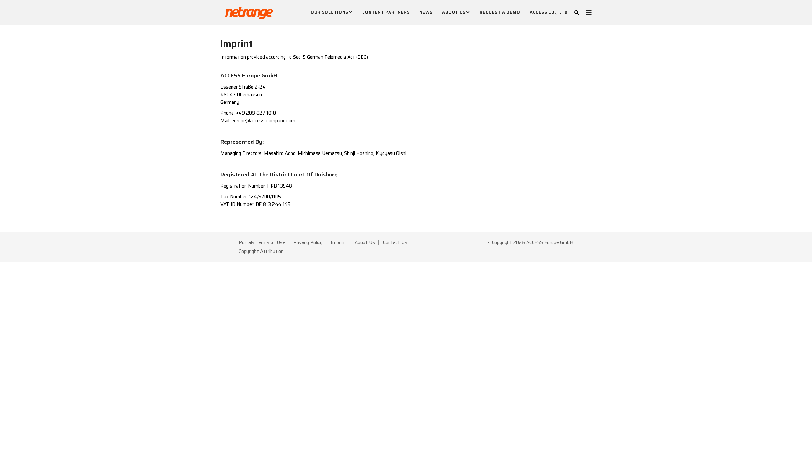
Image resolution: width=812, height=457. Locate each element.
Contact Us (395, 242)
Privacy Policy (308, 242)
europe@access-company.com (263, 120)
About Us (454, 12)
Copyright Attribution (261, 251)
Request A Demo (500, 12)
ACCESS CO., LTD (549, 12)
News (426, 12)
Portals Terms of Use (262, 242)
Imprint (338, 242)
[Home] (249, 11)
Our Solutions (329, 12)
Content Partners (386, 12)
